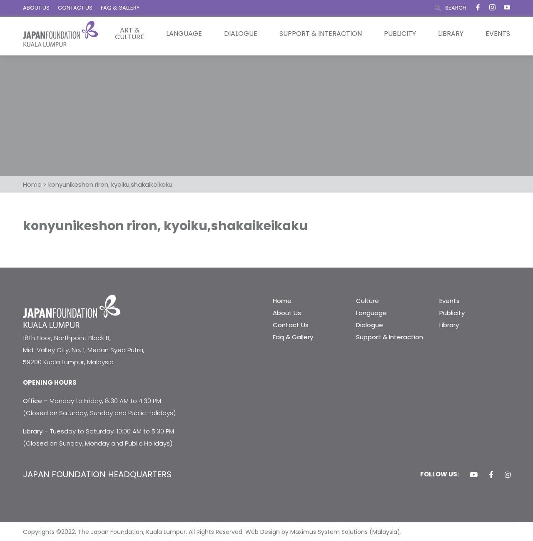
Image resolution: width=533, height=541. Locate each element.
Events (498, 33)
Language (184, 33)
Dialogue (240, 33)
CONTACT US (75, 8)
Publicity (400, 33)
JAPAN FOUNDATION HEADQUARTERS (97, 474)
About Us (287, 312)
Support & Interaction (320, 33)
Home (282, 300)
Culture (367, 300)
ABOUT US (36, 8)
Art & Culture (129, 33)
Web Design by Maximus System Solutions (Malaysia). (323, 532)
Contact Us (291, 325)
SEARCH (455, 8)
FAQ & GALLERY (120, 8)
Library (450, 33)
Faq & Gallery (293, 337)
